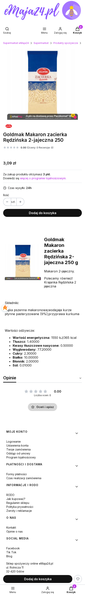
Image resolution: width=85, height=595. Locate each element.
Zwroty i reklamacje (19, 510)
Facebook (13, 548)
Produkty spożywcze (65, 43)
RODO (10, 495)
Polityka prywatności (19, 506)
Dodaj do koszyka (42, 213)
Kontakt (11, 527)
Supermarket (41, 43)
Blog (9, 556)
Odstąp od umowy (18, 453)
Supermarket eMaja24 (16, 43)
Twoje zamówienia (18, 449)
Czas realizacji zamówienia (23, 478)
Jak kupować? (15, 499)
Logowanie (13, 441)
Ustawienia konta (17, 445)
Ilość (6, 195)
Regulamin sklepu (17, 502)
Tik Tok (11, 552)
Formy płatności (16, 474)
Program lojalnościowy (21, 457)
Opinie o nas (14, 531)
